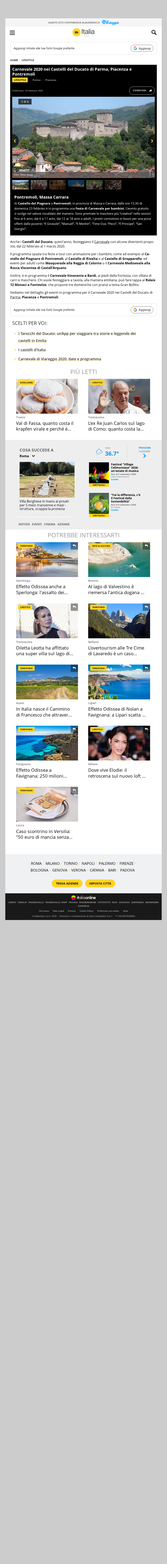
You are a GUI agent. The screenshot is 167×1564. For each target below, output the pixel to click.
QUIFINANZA (137, 902)
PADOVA (127, 870)
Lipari (92, 703)
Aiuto (125, 911)
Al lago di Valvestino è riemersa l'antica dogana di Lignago (116, 592)
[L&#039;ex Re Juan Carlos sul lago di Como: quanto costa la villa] (119, 396)
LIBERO (12, 902)
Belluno (93, 642)
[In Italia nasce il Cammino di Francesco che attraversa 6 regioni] (47, 682)
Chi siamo (44, 911)
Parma (37, 80)
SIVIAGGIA (124, 902)
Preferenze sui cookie (108, 911)
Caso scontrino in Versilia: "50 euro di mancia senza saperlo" (43, 837)
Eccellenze (26, 382)
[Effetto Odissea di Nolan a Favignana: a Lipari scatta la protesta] (119, 682)
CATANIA (97, 870)
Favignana (23, 764)
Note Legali (58, 911)
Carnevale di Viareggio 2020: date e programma (59, 358)
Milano (93, 764)
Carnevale (102, 242)
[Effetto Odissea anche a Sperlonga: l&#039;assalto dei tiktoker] (47, 559)
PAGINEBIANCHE (87, 902)
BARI (112, 870)
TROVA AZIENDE (67, 883)
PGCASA (73, 902)
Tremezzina (96, 417)
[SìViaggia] (110, 22)
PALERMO (107, 863)
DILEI (114, 902)
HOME (14, 60)
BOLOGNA (39, 870)
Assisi (20, 703)
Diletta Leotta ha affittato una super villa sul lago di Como (43, 653)
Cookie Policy (86, 911)
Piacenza (50, 80)
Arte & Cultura (101, 545)
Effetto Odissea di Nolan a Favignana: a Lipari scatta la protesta (117, 714)
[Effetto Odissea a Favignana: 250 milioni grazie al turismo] (47, 743)
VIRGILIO (22, 902)
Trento (20, 417)
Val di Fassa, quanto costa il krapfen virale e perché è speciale (45, 429)
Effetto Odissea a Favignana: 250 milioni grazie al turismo (39, 776)
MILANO (53, 863)
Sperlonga (23, 581)
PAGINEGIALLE (36, 902)
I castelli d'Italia (32, 349)
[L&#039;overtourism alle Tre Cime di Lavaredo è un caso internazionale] (119, 620)
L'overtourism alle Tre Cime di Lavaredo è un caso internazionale (116, 653)
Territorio (26, 545)
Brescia (93, 581)
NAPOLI (88, 863)
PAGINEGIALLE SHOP (56, 902)
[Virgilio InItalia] (83, 32)
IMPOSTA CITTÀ (100, 883)
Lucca (20, 825)
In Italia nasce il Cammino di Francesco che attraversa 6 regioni (44, 714)
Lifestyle (20, 80)
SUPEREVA (83, 906)
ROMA (36, 863)
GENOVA (59, 870)
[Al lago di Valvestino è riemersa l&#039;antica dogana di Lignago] (119, 559)
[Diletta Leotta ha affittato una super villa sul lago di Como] (47, 620)
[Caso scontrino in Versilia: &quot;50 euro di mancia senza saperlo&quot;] (47, 804)
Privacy (72, 911)
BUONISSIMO (152, 902)
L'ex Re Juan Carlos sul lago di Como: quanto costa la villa (116, 429)
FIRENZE (127, 863)
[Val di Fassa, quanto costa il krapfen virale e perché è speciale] (47, 396)
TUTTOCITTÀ (104, 902)
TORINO (71, 863)
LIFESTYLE (28, 60)
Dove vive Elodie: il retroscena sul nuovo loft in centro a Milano (117, 776)
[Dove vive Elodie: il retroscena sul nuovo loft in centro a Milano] (119, 743)
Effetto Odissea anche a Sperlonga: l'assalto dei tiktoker (40, 592)
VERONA (78, 870)
